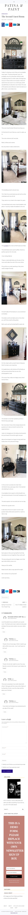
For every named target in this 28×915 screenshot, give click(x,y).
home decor (4, 13)
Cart (16, 907)
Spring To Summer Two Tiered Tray (6, 604)
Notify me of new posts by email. (11, 767)
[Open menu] (14, 2)
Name (4, 747)
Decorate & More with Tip (16, 616)
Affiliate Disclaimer (18, 905)
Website (4, 760)
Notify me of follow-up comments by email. (14, 764)
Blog (12, 907)
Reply (4, 631)
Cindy (9, 679)
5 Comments (10, 19)
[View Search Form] (25, 2)
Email (4, 754)
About (5, 905)
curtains (6, 245)
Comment (5, 727)
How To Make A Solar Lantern (20, 604)
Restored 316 (14, 912)
